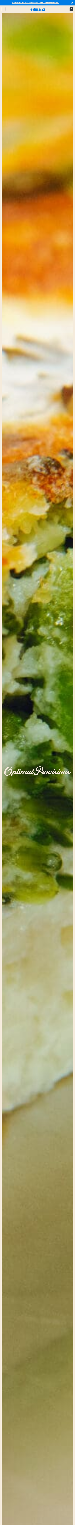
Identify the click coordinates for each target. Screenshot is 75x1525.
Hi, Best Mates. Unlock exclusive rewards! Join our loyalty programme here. (35, 2)
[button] (3, 9)
